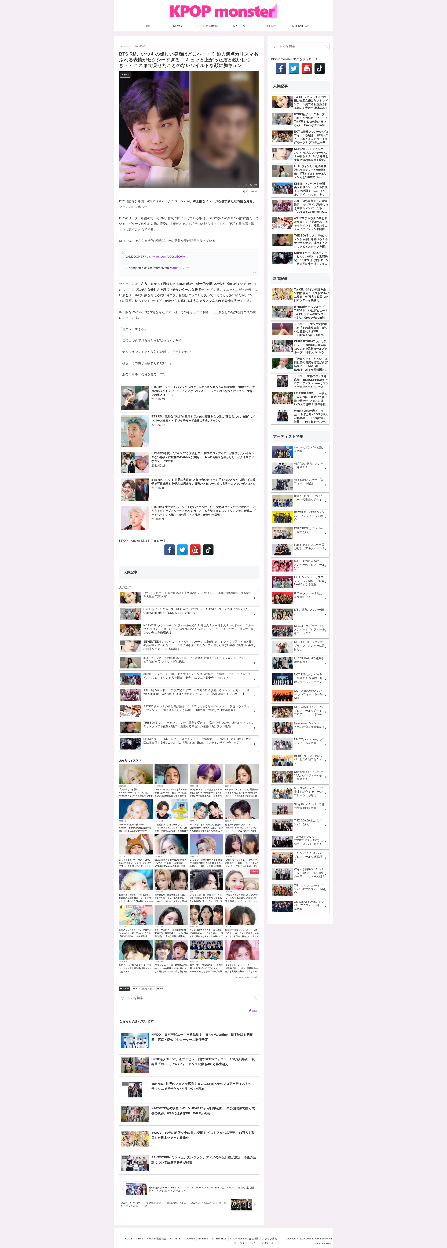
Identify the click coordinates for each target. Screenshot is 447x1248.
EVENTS (203, 1238)
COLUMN (189, 1238)
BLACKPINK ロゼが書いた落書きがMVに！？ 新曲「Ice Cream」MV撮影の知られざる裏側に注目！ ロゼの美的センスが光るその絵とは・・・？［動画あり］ (171, 866)
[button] (255, 998)
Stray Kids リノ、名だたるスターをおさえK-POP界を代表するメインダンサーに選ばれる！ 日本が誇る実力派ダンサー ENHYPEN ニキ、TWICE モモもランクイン (206, 795)
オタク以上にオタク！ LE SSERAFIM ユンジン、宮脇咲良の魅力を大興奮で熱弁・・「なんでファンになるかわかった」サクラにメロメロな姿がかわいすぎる (242, 971)
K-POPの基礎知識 (156, 1238)
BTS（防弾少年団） (145, 988)
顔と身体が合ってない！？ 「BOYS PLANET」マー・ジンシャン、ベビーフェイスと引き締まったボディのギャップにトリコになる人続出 (242, 830)
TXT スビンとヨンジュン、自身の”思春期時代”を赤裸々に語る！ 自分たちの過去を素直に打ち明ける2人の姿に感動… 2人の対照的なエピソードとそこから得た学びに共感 (206, 830)
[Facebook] (169, 549)
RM (161, 988)
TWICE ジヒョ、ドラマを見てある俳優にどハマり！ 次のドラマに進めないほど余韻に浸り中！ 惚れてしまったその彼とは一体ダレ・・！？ (171, 795)
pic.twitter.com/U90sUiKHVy (166, 256)
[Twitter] (182, 549)
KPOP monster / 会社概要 (244, 1238)
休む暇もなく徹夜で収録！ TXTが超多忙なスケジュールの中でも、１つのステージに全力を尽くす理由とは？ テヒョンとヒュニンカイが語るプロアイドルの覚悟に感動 (171, 901)
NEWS (126, 988)
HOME (128, 1238)
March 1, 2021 (180, 268)
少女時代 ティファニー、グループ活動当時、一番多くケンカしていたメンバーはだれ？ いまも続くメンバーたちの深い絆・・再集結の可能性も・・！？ (242, 866)
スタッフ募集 (269, 1238)
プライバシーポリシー (246, 1243)
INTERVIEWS (219, 1238)
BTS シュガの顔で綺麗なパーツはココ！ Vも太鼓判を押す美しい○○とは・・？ (135, 968)
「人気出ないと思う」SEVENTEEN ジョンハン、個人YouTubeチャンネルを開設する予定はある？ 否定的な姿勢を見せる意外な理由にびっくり (136, 795)
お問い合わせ (269, 1243)
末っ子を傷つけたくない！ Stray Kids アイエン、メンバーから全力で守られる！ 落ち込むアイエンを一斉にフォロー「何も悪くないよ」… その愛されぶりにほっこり (135, 866)
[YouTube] (195, 549)
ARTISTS (175, 1238)
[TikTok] (208, 549)
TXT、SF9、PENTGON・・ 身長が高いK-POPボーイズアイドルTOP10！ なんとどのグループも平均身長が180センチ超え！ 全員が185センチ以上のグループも (206, 971)
